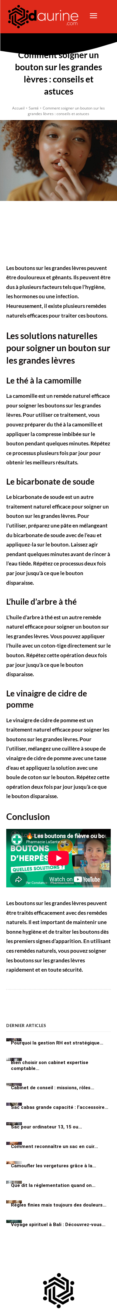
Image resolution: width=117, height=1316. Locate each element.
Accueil (18, 108)
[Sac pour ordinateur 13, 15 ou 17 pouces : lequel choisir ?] (14, 1123)
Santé (34, 108)
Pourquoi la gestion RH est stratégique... (57, 1043)
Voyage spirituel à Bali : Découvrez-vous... (58, 1224)
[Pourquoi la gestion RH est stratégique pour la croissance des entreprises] (14, 1039)
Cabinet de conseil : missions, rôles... (52, 1087)
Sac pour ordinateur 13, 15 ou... (46, 1127)
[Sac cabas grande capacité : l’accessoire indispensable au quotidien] (14, 1104)
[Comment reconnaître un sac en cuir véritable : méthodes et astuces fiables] (14, 1143)
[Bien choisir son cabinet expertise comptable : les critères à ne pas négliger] (14, 1059)
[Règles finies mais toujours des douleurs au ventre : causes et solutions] (14, 1201)
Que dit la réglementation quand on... (53, 1185)
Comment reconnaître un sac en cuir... (54, 1146)
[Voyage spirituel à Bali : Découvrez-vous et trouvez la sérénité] (14, 1221)
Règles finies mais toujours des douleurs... (58, 1205)
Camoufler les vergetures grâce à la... (53, 1166)
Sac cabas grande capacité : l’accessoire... (59, 1107)
